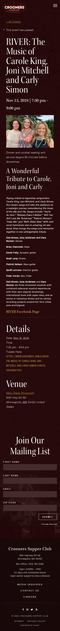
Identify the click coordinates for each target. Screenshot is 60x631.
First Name (12, 461)
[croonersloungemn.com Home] (14, 7)
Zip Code (9, 502)
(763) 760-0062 (36, 563)
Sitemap (19, 621)
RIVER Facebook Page (22, 311)
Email (8, 488)
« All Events (13, 21)
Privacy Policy (36, 621)
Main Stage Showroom (20, 393)
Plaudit (36, 625)
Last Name (12, 475)
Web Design (25, 625)
